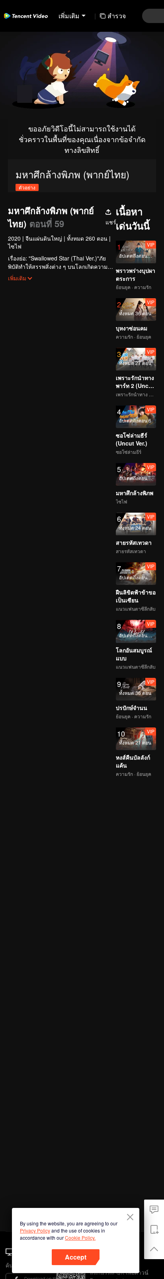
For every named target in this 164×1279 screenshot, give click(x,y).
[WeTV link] (26, 16)
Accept (75, 1257)
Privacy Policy (35, 1230)
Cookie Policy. (80, 1237)
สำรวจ (116, 15)
